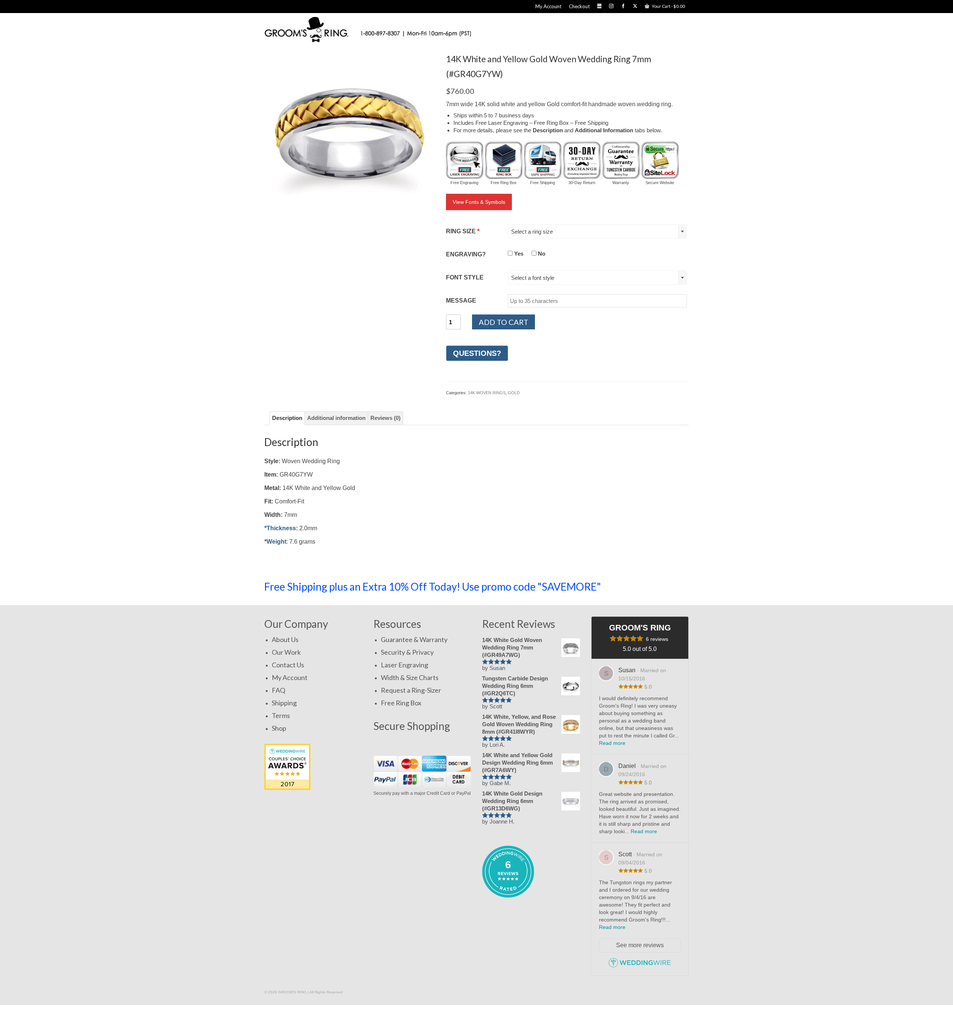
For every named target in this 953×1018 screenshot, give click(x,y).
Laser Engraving (404, 665)
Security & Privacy (407, 652)
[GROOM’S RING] (367, 29)
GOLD (514, 393)
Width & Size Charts (410, 677)
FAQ (278, 690)
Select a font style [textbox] (532, 278)
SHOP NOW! (652, 586)
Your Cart (668, 6)
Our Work (286, 652)
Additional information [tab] (336, 418)
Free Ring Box (401, 703)
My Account (289, 677)
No (540, 253)
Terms (281, 715)
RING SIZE (462, 231)
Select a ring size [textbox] (532, 231)
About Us (285, 639)
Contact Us (288, 665)
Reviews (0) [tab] (385, 418)
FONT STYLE (465, 277)
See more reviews (640, 945)
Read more (612, 743)
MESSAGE (461, 300)
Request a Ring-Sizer (411, 690)
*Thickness (280, 528)
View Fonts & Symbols (479, 202)
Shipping (284, 703)
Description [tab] (287, 418)
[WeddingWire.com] (640, 966)
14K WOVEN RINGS (487, 393)
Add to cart (503, 321)
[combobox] (597, 231)
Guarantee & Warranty (414, 639)
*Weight (275, 541)
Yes (518, 253)
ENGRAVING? (466, 254)
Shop (279, 728)
